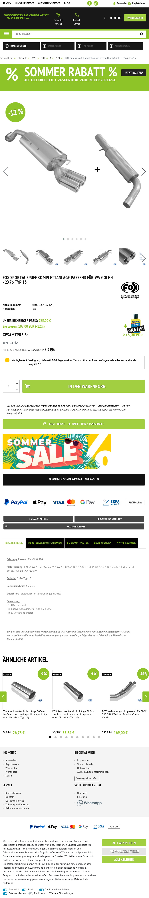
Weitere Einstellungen (61, 893)
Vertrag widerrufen (86, 778)
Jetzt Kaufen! (134, 73)
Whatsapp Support (76, 526)
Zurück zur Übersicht (110, 519)
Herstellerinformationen (45, 543)
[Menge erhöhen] (17, 383)
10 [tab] (99, 737)
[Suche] (141, 34)
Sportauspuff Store (26, 18)
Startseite (20, 58)
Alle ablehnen (124, 860)
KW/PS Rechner (126, 543)
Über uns (82, 793)
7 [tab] (82, 737)
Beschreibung (14, 543)
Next (145, 696)
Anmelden (11, 760)
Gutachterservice (14, 801)
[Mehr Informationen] (74, 826)
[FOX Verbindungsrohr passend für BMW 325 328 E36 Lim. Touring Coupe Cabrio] (124, 689)
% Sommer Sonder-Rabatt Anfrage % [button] (74, 480)
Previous (3, 696)
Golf (43, 58)
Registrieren (12, 764)
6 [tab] (77, 737)
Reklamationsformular (17, 808)
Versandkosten (36, 350)
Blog (67, 3)
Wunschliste (12, 768)
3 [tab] (61, 737)
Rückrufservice (24, 3)
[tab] (14, 543)
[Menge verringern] (17, 389)
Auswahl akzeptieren (124, 852)
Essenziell (14, 889)
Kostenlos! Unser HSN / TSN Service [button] (76, 424)
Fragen (7, 3)
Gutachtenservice (49, 3)
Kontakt (9, 797)
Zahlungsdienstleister (57, 889)
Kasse (8, 776)
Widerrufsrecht (85, 764)
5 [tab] (72, 737)
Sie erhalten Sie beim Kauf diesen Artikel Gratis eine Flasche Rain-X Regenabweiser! (134, 324)
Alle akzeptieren (124, 843)
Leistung (82, 797)
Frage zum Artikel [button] (38, 519)
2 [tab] (55, 737)
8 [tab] (88, 737)
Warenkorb (135, 18)
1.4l (58, 58)
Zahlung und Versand (17, 804)
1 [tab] (50, 737)
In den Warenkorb (86, 387)
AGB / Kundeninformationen (93, 772)
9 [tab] (93, 737)
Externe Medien (17, 893)
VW (33, 58)
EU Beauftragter (77, 543)
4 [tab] (66, 737)
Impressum (83, 760)
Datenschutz (84, 768)
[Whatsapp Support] (96, 3)
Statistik (32, 889)
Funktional (40, 893)
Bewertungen (102, 543)
